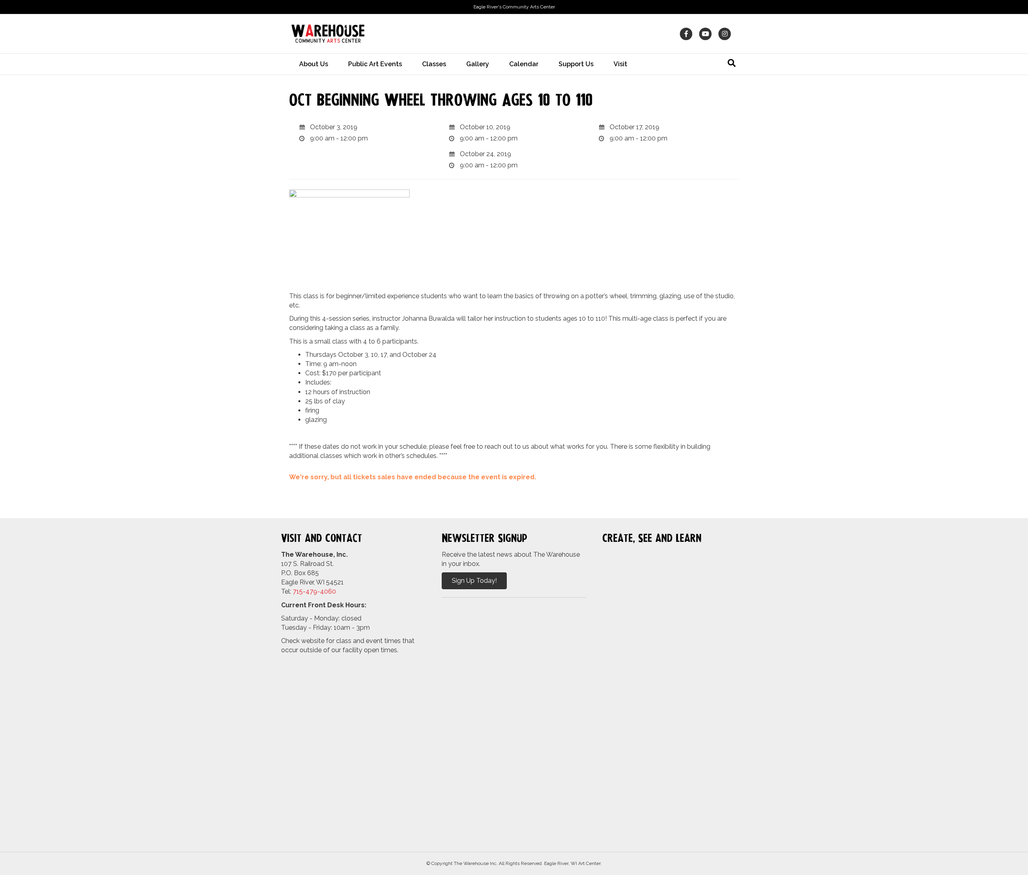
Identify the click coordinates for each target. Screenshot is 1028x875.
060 (330, 591)
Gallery (477, 64)
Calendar (523, 64)
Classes (434, 64)
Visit (620, 64)
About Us (313, 64)
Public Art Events (375, 64)
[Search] (731, 63)
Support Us (576, 64)
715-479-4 (308, 591)
